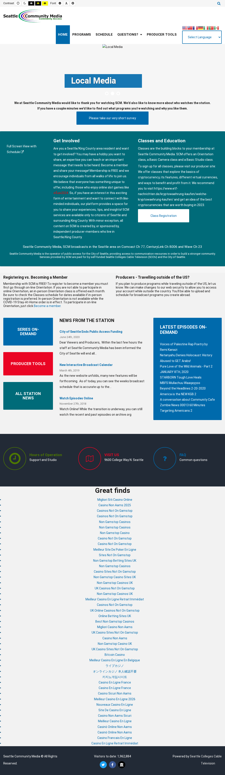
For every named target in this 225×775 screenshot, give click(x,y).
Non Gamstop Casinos (115, 522)
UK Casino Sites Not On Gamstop (115, 632)
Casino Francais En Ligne (114, 738)
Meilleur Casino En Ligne (115, 721)
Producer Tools (28, 363)
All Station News (28, 395)
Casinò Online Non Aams (115, 727)
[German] (200, 27)
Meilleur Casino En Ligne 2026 (114, 699)
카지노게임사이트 (114, 677)
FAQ (183, 455)
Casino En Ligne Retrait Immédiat (114, 743)
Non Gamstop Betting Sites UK (114, 560)
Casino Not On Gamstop (115, 538)
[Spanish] (216, 27)
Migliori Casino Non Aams (114, 627)
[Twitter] (103, 764)
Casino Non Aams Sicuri (114, 715)
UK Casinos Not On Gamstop (115, 588)
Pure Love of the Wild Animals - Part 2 (186, 366)
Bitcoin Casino (115, 654)
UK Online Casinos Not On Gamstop (115, 610)
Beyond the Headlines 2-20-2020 (183, 388)
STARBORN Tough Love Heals (180, 377)
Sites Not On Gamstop (115, 555)
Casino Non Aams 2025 (114, 505)
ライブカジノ (114, 665)
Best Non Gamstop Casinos (114, 621)
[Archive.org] (121, 764)
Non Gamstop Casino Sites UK (115, 577)
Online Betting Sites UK (114, 616)
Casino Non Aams (114, 638)
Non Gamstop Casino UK (115, 643)
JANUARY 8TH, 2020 (174, 372)
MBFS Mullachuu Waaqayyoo (180, 383)
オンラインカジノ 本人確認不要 (115, 671)
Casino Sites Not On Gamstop (115, 571)
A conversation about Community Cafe (187, 399)
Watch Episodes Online (76, 398)
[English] (184, 27)
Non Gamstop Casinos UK (115, 583)
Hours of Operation (45, 455)
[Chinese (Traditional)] (190, 27)
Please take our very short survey (112, 118)
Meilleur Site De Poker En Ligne (114, 549)
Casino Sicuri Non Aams (114, 693)
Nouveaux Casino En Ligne (114, 704)
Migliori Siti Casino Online (114, 499)
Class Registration (164, 216)
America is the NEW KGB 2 (178, 394)
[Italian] (206, 27)
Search (219, 3)
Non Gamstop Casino (115, 533)
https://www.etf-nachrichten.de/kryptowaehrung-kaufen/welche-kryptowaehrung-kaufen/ (172, 194)
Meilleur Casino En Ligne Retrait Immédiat (114, 599)
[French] (195, 27)
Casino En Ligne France (115, 682)
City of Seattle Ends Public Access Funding (91, 331)
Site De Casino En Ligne (114, 710)
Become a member (114, 165)
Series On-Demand (28, 331)
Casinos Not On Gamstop (114, 510)
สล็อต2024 (60, 193)
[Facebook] (112, 764)
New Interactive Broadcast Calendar (86, 365)
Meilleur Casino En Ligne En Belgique (114, 660)
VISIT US (111, 455)
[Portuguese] (211, 27)
